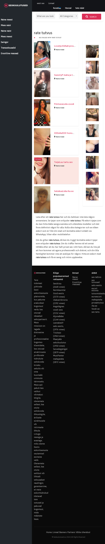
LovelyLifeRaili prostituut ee (68, 46)
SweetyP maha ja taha (65, 75)
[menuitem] (40, 3)
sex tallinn (96, 277)
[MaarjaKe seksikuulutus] (92, 162)
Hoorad (68, 8)
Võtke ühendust (83, 532)
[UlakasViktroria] (92, 130)
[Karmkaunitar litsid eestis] (92, 98)
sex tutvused (96, 281)
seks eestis (97, 285)
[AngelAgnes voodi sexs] (92, 178)
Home (49, 532)
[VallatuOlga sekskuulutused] (92, 194)
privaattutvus (97, 303)
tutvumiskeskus (97, 293)
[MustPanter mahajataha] (92, 146)
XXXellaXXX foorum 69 (65, 133)
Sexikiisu (57, 283)
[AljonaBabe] (92, 51)
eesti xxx (40, 3)
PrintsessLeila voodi (64, 104)
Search (92, 17)
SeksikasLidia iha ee (64, 191)
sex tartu (96, 312)
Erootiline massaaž (77, 283)
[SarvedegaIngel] (92, 114)
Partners (71, 532)
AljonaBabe (58, 316)
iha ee (94, 306)
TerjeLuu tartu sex (63, 162)
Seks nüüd (79, 8)
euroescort (97, 297)
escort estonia (95, 289)
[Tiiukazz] (92, 82)
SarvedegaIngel (60, 349)
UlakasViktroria (60, 300)
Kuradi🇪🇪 (57, 8)
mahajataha (97, 300)
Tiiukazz (57, 332)
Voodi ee (96, 309)
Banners (63, 532)
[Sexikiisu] (92, 67)
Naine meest (60, 50)
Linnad (51, 3)
